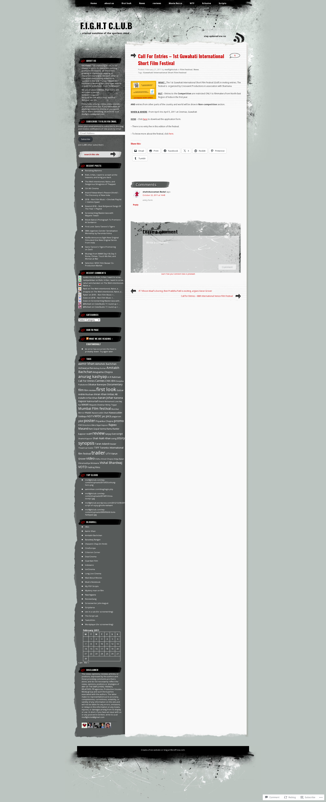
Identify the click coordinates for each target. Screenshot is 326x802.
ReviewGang (90, 599)
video (90, 458)
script (119, 433)
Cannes (100, 381)
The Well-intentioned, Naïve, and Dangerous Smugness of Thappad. (100, 182)
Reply (135, 204)
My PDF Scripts (91, 586)
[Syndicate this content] (87, 338)
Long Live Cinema (93, 573)
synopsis (86, 443)
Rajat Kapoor (102, 425)
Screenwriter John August (96, 603)
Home (93, 3)
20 (118, 649)
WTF (192, 3)
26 (112, 653)
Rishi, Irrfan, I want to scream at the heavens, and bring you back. (101, 176)
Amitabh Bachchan (93, 535)
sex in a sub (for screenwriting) (99, 611)
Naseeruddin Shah (100, 412)
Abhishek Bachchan (105, 363)
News (142, 3)
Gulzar (120, 390)
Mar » (86, 662)
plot (80, 421)
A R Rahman (114, 377)
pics (108, 416)
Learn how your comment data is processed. (178, 274)
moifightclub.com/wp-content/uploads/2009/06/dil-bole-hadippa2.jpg (100, 512)
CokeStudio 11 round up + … (107, 304)
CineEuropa (90, 548)
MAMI (85, 404)
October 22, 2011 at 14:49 (154, 195)
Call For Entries (86, 380)
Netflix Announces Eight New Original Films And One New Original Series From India (102, 240)
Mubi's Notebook (92, 582)
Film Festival (186, 69)
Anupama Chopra (103, 372)
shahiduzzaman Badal (154, 191)
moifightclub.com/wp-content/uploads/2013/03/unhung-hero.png (100, 482)
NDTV (90, 416)
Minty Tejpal (111, 404)
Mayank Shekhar (97, 404)
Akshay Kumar (99, 368)
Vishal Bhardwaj (111, 463)
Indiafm (82, 398)
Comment (227, 267)
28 (86, 658)
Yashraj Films (93, 467)
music (88, 412)
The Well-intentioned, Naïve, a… (105, 288)
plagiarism (116, 416)
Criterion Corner (92, 552)
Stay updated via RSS (215, 36)
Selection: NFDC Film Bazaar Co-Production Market (99, 264)
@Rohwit (87, 304)
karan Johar (105, 398)
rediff (89, 433)
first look (126, 3)
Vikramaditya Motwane (88, 463)
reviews (157, 3)
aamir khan (86, 364)
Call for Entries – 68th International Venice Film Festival (207, 296)
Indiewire (89, 565)
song (113, 438)
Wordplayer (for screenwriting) (99, 624)
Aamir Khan (90, 531)
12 (112, 644)
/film (87, 527)
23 (96, 653)
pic (103, 416)
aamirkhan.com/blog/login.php (99, 489)
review (98, 433)
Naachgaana (90, 594)
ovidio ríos (88, 277)
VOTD (82, 467)
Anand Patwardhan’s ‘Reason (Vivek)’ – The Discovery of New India (102, 193)
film (81, 390)
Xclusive (206, 3)
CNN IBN (110, 380)
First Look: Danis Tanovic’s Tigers (100, 226)
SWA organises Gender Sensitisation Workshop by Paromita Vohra (101, 232)
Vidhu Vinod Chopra (104, 459)
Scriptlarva (90, 607)
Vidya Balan (119, 459)
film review (90, 390)
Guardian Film (91, 560)
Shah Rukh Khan (102, 438)
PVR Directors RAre (87, 425)
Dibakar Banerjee (97, 384)
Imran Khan (100, 394)
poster (89, 420)
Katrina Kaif (92, 401)
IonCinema (90, 569)
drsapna (86, 291)
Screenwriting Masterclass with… (106, 300)
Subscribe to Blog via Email (101, 121)
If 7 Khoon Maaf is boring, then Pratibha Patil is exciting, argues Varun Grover (175, 290)
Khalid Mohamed (106, 401)
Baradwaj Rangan (93, 539)
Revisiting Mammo (93, 170)
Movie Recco (175, 3)
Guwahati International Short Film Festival (164, 72)
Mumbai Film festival (94, 408)
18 (107, 649)
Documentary (114, 384)
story (121, 438)
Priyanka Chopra (104, 421)
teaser (113, 443)
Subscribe (85, 139)
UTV (108, 453)
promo (119, 421)
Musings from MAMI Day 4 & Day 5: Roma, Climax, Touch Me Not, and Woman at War (100, 256)
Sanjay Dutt (110, 433)
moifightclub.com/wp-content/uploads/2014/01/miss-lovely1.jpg (99, 496)
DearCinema (90, 556)
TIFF (96, 447)
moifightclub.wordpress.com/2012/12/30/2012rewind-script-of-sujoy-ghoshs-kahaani (109, 504)
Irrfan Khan (92, 397)
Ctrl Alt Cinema (92, 188)
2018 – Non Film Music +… (103, 294)
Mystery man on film (94, 590)
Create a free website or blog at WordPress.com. (163, 750)
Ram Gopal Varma (97, 428)
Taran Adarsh (102, 443)
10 (102, 644)
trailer (98, 452)
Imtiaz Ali (112, 394)
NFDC (98, 416)
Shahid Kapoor (85, 438)
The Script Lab (91, 616)
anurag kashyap (92, 376)
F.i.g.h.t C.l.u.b (106, 26)
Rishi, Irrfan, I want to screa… (109, 277)
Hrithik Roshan (85, 394)
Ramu (109, 428)
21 (86, 653)
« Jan (80, 662)
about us (109, 3)
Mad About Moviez (93, 577)
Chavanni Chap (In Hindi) (96, 544)
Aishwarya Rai (85, 368)
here (145, 119)
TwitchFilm (90, 620)
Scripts (222, 3)
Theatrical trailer (86, 448)
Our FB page (92, 330)
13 (118, 644)
